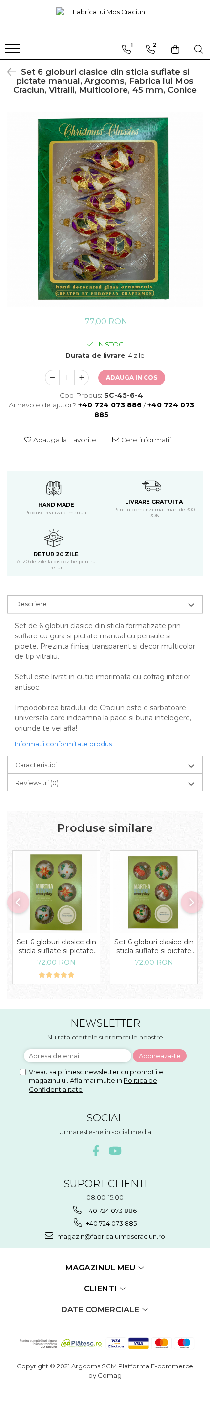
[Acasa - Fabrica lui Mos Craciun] (105, 19)
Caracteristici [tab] (36, 765)
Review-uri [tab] (37, 783)
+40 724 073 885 (110, 1223)
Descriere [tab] (31, 604)
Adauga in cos (131, 377)
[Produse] (13, 51)
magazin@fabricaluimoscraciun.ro (110, 1236)
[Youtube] (114, 1150)
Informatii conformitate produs (63, 744)
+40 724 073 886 (110, 1210)
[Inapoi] (7, 72)
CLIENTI (101, 1288)
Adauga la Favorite (63, 439)
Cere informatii (145, 439)
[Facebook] (96, 1150)
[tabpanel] (105, 209)
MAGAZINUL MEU (101, 1267)
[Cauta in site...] (199, 49)
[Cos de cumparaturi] (175, 49)
